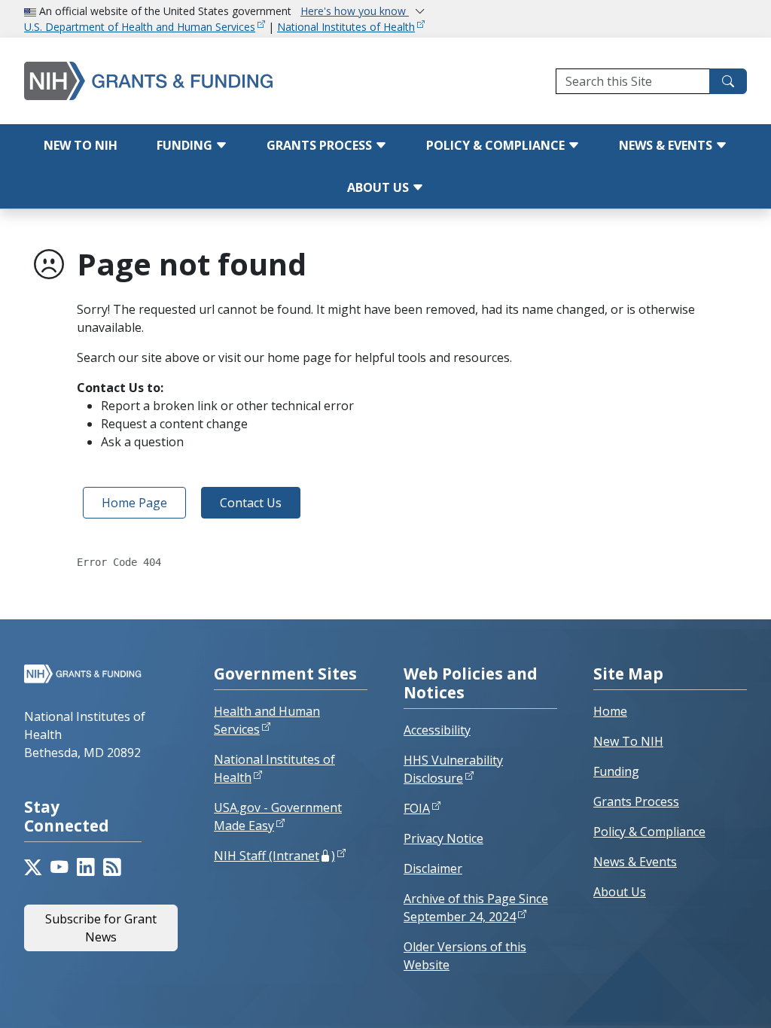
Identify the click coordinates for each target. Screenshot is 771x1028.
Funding (186, 145)
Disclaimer (433, 868)
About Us (379, 187)
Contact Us (251, 502)
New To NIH (628, 741)
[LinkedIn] (85, 867)
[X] (32, 867)
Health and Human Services (267, 720)
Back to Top (704, 998)
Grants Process (321, 145)
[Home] (154, 81)
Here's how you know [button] (354, 11)
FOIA (417, 808)
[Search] (728, 81)
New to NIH (80, 145)
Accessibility (437, 730)
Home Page (134, 502)
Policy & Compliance (497, 145)
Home (610, 711)
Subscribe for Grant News (101, 928)
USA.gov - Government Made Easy (278, 816)
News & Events (667, 145)
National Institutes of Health (346, 27)
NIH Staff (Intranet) (274, 855)
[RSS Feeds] (111, 867)
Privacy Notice (443, 838)
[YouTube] (59, 867)
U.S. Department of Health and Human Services (139, 27)
